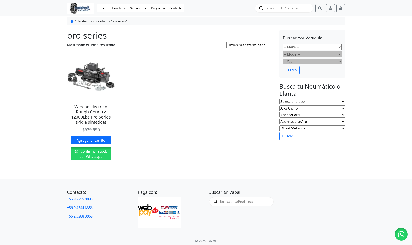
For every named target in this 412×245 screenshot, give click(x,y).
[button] (401, 234)
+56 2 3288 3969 (80, 216)
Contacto (175, 8)
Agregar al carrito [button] (91, 140)
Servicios (136, 8)
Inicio (103, 8)
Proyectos (158, 8)
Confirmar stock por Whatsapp (93, 154)
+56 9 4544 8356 (80, 207)
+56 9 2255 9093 (80, 199)
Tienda (116, 8)
